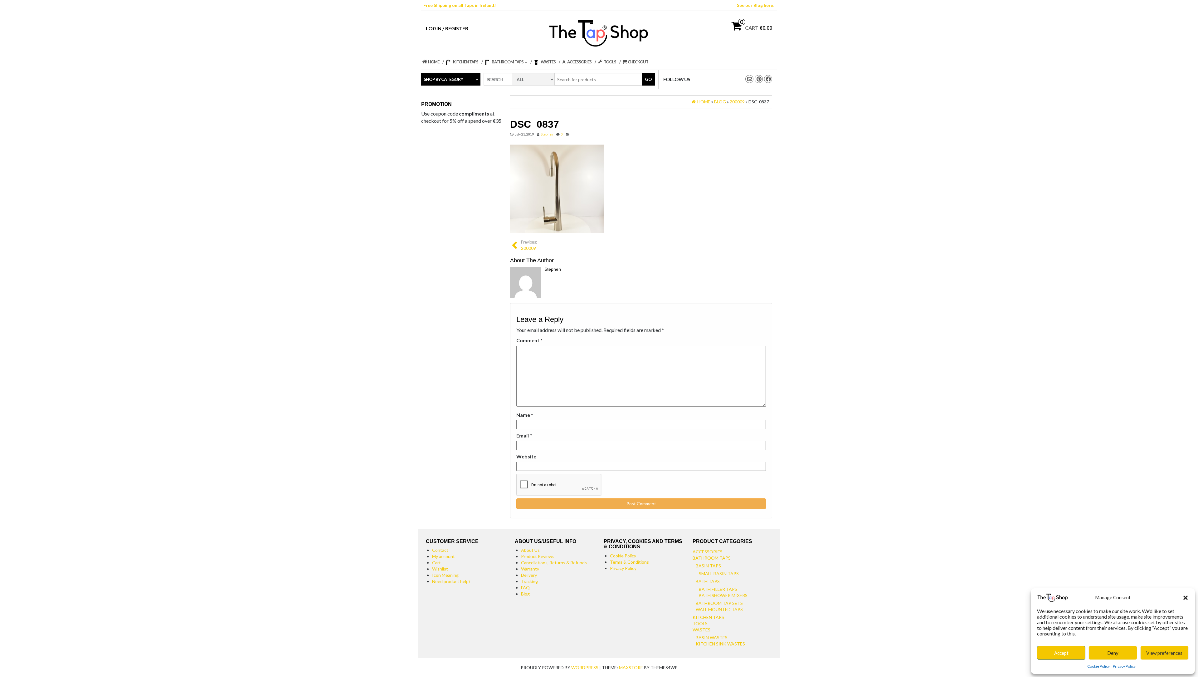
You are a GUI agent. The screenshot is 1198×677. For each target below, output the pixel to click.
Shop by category (443, 79)
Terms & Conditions (629, 562)
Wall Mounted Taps (719, 609)
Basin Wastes (712, 637)
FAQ (525, 587)
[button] (1185, 598)
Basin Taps (708, 565)
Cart (436, 562)
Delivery (529, 575)
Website (526, 456)
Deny (1112, 653)
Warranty (530, 568)
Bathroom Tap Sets (719, 603)
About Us (530, 550)
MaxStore (631, 667)
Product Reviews (537, 556)
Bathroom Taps (712, 558)
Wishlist (440, 568)
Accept (1061, 653)
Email (524, 435)
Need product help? (451, 581)
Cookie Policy (1098, 666)
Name (524, 415)
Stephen (547, 134)
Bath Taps (708, 581)
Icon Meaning (445, 575)
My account (443, 556)
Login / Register (447, 28)
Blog (525, 593)
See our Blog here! (756, 5)
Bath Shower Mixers (723, 595)
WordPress (584, 667)
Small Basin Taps (719, 573)
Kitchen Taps (708, 617)
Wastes (701, 629)
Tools (700, 623)
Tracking (529, 581)
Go (648, 79)
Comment (529, 340)
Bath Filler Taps (718, 589)
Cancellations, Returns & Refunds (554, 562)
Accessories (708, 551)
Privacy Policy (1124, 666)
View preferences (1164, 653)
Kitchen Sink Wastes (720, 643)
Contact (440, 550)
